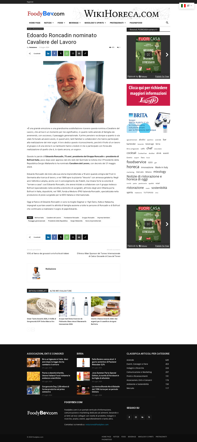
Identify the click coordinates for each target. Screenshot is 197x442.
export (136, 158)
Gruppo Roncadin (88, 218)
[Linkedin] (48, 53)
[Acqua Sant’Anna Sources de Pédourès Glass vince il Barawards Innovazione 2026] (73, 306)
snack (148, 188)
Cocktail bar (142, 153)
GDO (150, 162)
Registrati (30, 2)
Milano (148, 172)
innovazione (147, 167)
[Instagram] (135, 417)
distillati (152, 153)
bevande (141, 144)
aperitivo (150, 140)
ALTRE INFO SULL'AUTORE (61, 291)
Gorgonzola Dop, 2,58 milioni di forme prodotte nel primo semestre (55, 389)
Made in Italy (161, 167)
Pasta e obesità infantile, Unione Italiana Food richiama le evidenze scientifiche (56, 375)
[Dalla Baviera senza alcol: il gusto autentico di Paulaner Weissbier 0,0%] (83, 362)
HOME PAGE (34, 22)
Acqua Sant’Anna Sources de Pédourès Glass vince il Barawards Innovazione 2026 (72, 321)
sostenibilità (159, 187)
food (148, 158)
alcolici (142, 139)
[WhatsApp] (66, 53)
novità (129, 183)
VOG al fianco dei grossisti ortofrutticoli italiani (48, 253)
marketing (130, 172)
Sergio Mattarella (76, 221)
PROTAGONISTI (117, 22)
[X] (60, 53)
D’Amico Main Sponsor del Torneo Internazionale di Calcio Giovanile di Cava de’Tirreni (98, 254)
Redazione (33, 47)
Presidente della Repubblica (58, 221)
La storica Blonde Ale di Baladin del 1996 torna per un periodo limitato (106, 389)
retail (158, 183)
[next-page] (33, 329)
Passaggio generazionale (36, 221)
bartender (131, 144)
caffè (143, 148)
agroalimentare (132, 140)
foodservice (136, 161)
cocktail (131, 152)
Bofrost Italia (39, 218)
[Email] (73, 53)
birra (158, 144)
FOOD (60, 22)
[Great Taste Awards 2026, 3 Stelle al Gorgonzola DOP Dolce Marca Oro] (41, 306)
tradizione (138, 193)
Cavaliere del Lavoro (54, 218)
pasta (135, 183)
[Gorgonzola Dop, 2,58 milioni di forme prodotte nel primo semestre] (33, 389)
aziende (158, 140)
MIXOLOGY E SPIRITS (94, 22)
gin (156, 162)
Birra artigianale (133, 149)
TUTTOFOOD (148, 192)
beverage (150, 144)
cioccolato (158, 149)
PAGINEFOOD (136, 22)
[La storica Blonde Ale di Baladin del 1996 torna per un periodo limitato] (83, 389)
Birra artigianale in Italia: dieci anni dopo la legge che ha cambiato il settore (55, 362)
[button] (167, 23)
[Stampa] (79, 53)
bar (164, 139)
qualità (151, 183)
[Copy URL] (85, 53)
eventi (166, 153)
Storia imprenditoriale (93, 221)
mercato (140, 172)
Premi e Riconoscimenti (35, 29)
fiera (142, 157)
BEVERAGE (74, 22)
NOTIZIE (48, 22)
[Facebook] (54, 53)
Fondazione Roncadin (71, 218)
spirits (130, 192)
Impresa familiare (103, 218)
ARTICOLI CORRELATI (38, 291)
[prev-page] (28, 329)
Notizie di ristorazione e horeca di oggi (144, 177)
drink (158, 153)
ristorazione (135, 187)
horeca (133, 166)
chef (149, 148)
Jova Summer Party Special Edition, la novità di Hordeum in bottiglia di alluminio (105, 375)
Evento (129, 157)
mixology (159, 171)
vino (156, 193)
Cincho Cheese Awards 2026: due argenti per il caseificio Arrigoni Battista (104, 321)
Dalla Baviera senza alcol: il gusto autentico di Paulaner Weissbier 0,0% (104, 362)
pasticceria (143, 183)
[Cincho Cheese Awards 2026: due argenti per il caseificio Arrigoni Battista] (105, 306)
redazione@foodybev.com (97, 424)
